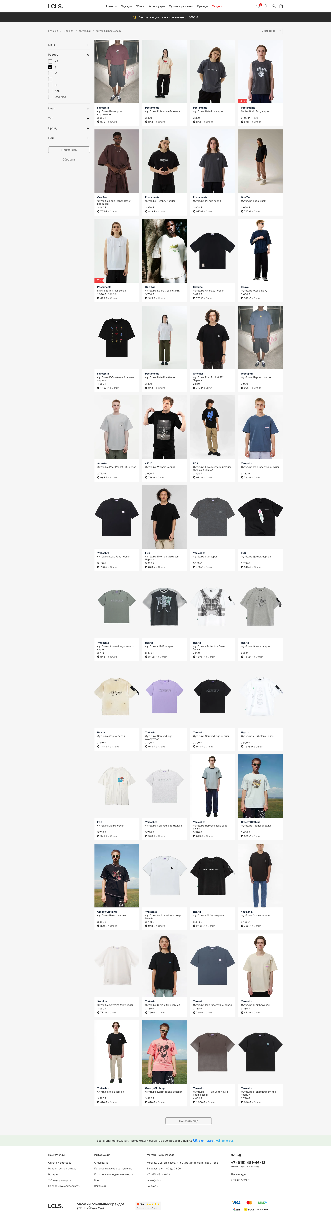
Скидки (217, 6)
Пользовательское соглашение (113, 1168)
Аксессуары (156, 6)
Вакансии (100, 1185)
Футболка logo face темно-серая (212, 1004)
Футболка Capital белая (111, 736)
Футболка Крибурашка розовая (163, 1091)
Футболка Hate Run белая (160, 377)
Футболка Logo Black (253, 200)
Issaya (245, 286)
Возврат (53, 1174)
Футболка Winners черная (160, 466)
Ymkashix (247, 463)
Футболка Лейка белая (110, 825)
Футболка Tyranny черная (160, 200)
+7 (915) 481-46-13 (158, 1174)
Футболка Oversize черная (208, 290)
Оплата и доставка (59, 1162)
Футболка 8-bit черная (110, 1091)
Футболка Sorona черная (255, 915)
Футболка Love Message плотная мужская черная (212, 468)
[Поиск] (265, 6)
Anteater (198, 373)
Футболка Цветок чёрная (256, 556)
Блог (97, 1180)
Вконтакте (206, 1140)
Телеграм (228, 1140)
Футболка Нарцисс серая (256, 377)
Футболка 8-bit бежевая (255, 1004)
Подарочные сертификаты (64, 1185)
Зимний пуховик (240, 1179)
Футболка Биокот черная (112, 915)
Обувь (140, 6)
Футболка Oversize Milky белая (115, 1004)
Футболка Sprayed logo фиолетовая (158, 737)
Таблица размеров (59, 1180)
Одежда (126, 6)
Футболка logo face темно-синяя (260, 466)
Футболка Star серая (205, 556)
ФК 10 (148, 463)
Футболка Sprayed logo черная (211, 736)
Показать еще (188, 1121)
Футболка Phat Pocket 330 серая (116, 466)
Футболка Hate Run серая (208, 111)
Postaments (152, 107)
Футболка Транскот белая (256, 825)
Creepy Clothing (250, 821)
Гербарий (103, 107)
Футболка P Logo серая (207, 200)
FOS (195, 463)
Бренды (202, 6)
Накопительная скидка (62, 1168)
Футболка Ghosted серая (255, 646)
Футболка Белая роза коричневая (110, 113)
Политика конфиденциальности (113, 1174)
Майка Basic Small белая (111, 290)
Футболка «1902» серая (159, 646)
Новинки (111, 6)
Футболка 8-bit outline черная (162, 1004)
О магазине (101, 1162)
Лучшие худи (238, 1174)
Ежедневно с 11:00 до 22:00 (164, 1168)
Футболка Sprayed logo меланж (164, 825)
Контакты (152, 1185)
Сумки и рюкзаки (181, 6)
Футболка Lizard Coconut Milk (162, 290)
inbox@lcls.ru (154, 1180)
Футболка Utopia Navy (254, 290)
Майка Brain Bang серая (255, 111)
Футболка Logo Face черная (113, 556)
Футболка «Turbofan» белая (257, 736)
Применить (69, 150)
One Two (102, 197)
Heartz (149, 642)
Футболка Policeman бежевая (162, 111)
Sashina (198, 286)
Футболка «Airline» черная (208, 915)
